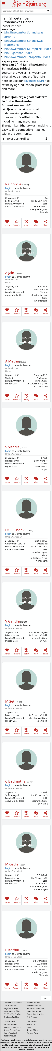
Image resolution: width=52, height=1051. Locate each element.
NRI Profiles (32, 1017)
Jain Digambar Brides (18, 53)
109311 (21, 702)
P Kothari (12, 949)
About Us (31, 1024)
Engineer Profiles (11, 1008)
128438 (24, 950)
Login (8, 188)
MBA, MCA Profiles (11, 1011)
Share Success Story (12, 1027)
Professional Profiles (35, 1008)
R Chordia (13, 184)
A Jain (9, 272)
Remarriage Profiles (35, 1014)
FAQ (29, 1027)
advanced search (35, 81)
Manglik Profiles (34, 1011)
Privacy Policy (33, 1033)
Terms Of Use (32, 1030)
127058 (29, 530)
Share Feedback (10, 1033)
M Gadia (11, 864)
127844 (24, 622)
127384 (24, 447)
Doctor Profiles (10, 1005)
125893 (29, 782)
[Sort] (47, 139)
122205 (22, 864)
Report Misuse (10, 1035)
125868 (23, 361)
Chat (36, 225)
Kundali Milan (9, 1021)
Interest (7, 225)
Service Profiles (33, 1002)
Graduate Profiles (11, 1017)
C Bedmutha (15, 781)
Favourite (17, 225)
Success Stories (10, 1024)
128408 (25, 184)
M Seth (11, 701)
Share (45, 225)
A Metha (12, 361)
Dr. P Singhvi (15, 529)
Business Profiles (34, 1005)
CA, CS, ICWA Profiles (12, 1014)
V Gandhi (12, 621)
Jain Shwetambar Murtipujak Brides (27, 49)
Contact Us (32, 1021)
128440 (18, 273)
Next (46, 998)
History (26, 225)
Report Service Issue (12, 1030)
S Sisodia (12, 447)
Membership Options (13, 1002)
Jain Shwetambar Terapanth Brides (27, 57)
